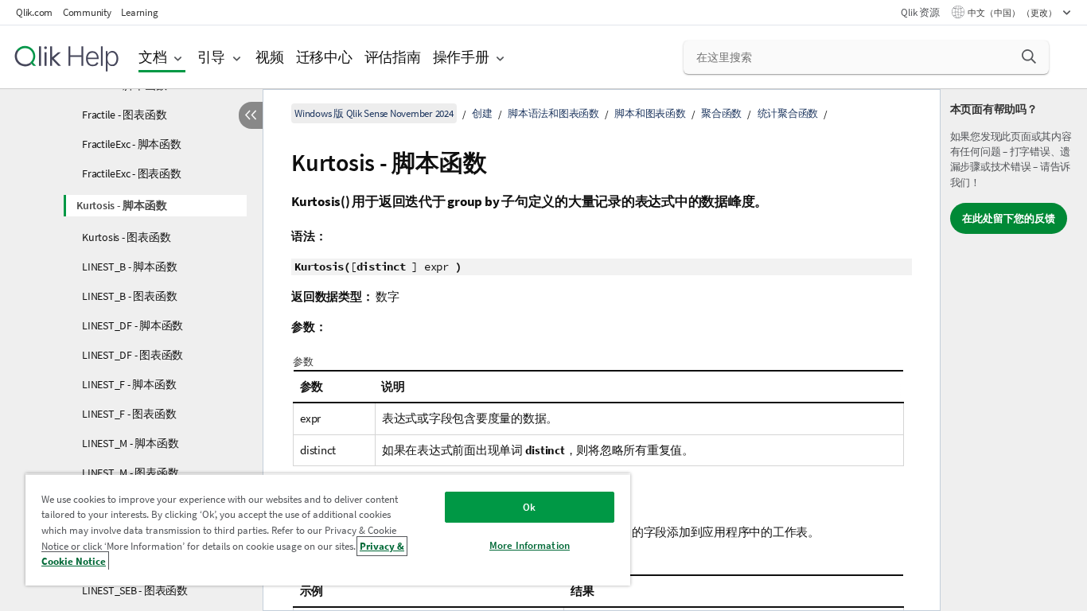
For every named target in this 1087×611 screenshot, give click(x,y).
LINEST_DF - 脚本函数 (132, 325)
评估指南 (392, 57)
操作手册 (461, 57)
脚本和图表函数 (649, 113)
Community (87, 12)
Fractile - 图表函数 (124, 114)
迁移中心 (324, 57)
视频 (269, 57)
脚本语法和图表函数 (553, 113)
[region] (327, 529)
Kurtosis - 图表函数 (126, 237)
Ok (529, 507)
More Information (529, 545)
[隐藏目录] (251, 115)
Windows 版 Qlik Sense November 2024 (374, 113)
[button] (1029, 56)
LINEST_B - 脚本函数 (129, 266)
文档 (152, 57)
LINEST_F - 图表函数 (129, 414)
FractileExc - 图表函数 (131, 173)
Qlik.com (34, 12)
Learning (139, 12)
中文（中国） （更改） (1013, 12)
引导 (211, 57)
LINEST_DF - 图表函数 (132, 355)
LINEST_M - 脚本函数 (130, 443)
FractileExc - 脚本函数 (131, 144)
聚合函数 (721, 113)
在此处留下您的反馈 (1008, 218)
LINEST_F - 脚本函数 (129, 384)
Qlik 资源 (920, 12)
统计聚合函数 (788, 113)
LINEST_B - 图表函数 (129, 296)
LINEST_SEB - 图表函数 (135, 590)
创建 (482, 113)
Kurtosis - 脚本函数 (121, 205)
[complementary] (1014, 350)
